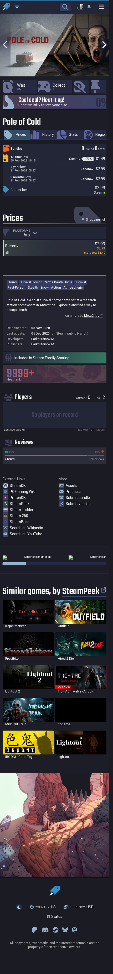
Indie (68, 282)
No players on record (55, 415)
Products (73, 491)
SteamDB (18, 485)
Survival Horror (31, 282)
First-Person (16, 287)
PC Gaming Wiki (22, 491)
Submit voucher (79, 504)
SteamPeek (19, 504)
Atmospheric (73, 287)
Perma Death (53, 282)
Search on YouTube (26, 534)
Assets (71, 485)
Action (56, 287)
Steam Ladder (21, 510)
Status (56, 916)
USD (81, 907)
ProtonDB (18, 498)
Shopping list (95, 219)
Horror (12, 282)
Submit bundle (78, 498)
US (45, 907)
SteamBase (19, 522)
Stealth (33, 287)
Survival (80, 282)
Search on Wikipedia (26, 528)
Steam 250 (19, 516)
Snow (44, 287)
